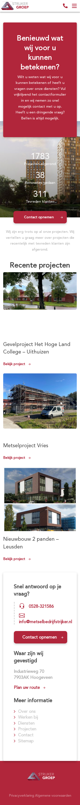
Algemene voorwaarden (53, 795)
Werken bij (28, 717)
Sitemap (26, 740)
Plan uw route (27, 687)
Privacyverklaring (21, 795)
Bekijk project (14, 364)
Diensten (26, 723)
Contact (25, 734)
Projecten (27, 728)
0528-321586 (65, 5)
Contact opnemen (39, 217)
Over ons (27, 711)
